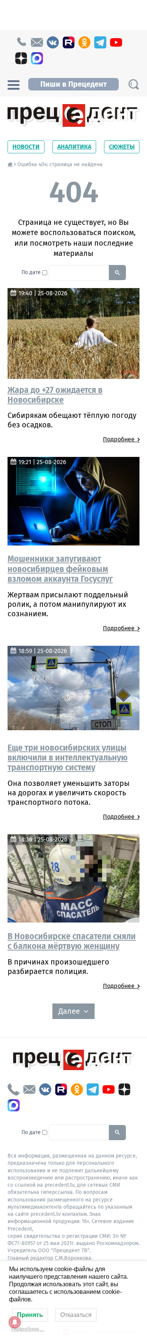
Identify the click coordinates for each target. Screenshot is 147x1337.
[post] (37, 42)
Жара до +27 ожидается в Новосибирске (55, 395)
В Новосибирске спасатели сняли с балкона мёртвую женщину (72, 941)
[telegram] (100, 42)
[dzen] (21, 58)
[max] (37, 58)
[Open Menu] (14, 84)
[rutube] (69, 42)
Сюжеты (122, 146)
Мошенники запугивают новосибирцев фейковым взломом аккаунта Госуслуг (60, 568)
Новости (26, 146)
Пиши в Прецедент (73, 84)
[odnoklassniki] (84, 42)
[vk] (53, 42)
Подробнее (120, 439)
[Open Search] (133, 84)
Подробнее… (27, 1329)
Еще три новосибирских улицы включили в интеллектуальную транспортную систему (68, 757)
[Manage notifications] (15, 1322)
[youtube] (116, 42)
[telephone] (21, 42)
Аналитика (74, 146)
